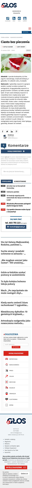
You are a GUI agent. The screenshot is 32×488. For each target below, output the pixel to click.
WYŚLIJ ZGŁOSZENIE (14, 467)
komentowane (20, 181)
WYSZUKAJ (16, 347)
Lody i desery (20, 47)
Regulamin (8, 441)
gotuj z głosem (7, 47)
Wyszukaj (26, 32)
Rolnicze (12, 388)
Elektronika (13, 399)
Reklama (7, 444)
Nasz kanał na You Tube (11, 450)
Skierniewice (16, 11)
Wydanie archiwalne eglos (12, 446)
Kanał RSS (7, 452)
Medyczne (12, 382)
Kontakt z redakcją (10, 439)
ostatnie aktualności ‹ (13, 138)
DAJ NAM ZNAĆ (16, 219)
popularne (6, 181)
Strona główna (5, 37)
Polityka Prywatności (10, 448)
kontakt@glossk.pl (17, 227)
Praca (11, 370)
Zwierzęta (12, 393)
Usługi (11, 376)
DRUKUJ (28, 51)
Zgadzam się (25, 473)
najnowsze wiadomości (16, 37)
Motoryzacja (13, 359)
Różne (11, 405)
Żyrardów (16, 13)
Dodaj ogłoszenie (16, 353)
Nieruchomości (14, 365)
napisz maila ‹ (11, 136)
